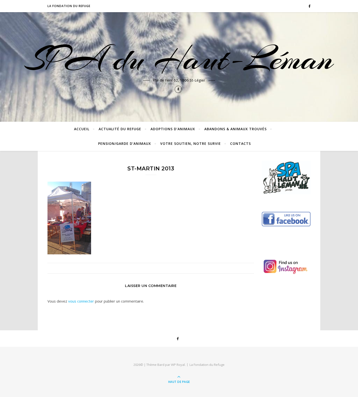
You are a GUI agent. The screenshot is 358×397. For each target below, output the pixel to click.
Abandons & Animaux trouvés (235, 129)
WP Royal (178, 364)
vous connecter (81, 301)
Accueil (81, 129)
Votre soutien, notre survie (190, 143)
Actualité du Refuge (120, 129)
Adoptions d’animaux (173, 129)
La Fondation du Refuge (68, 6)
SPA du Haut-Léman (179, 59)
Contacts (240, 143)
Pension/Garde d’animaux (124, 143)
